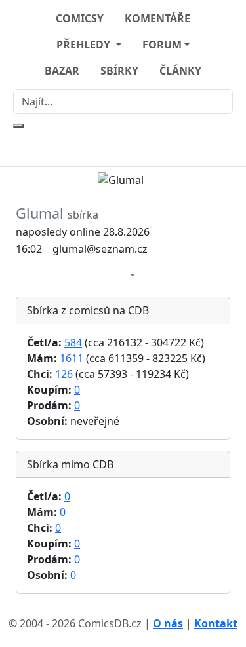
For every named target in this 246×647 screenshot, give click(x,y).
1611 (71, 358)
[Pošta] (119, 273)
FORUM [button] (162, 44)
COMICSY (80, 18)
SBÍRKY (119, 71)
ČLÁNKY (180, 71)
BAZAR (62, 71)
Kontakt (215, 623)
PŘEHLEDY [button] (84, 44)
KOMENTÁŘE (157, 18)
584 (73, 342)
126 (64, 374)
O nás (168, 623)
